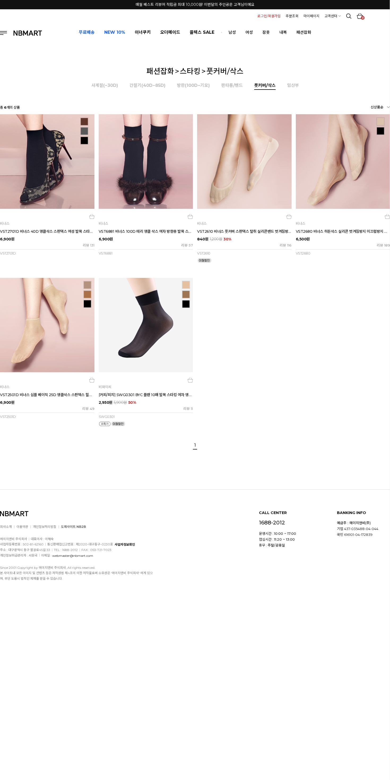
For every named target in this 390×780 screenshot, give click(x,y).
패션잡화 (303, 32)
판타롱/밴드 (232, 85)
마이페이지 (311, 16)
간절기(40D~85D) (147, 85)
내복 (283, 32)
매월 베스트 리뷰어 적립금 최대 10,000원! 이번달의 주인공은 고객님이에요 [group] (195, 4)
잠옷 (266, 32)
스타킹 (190, 71)
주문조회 (292, 16)
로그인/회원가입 (269, 16)
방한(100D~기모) (193, 85)
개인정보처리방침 (44, 527)
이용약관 (22, 527)
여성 (249, 32)
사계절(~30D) (104, 85)
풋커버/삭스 (225, 71)
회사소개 (6, 527)
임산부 (293, 85)
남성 (232, 32)
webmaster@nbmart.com (72, 555)
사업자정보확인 (125, 544)
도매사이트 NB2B (73, 527)
